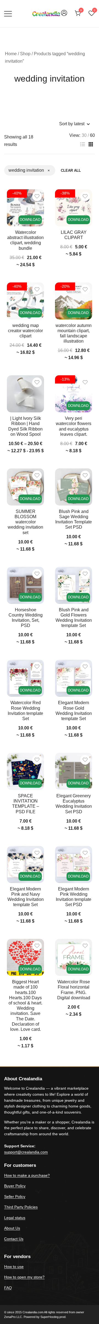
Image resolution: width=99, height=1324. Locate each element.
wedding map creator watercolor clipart (25, 330)
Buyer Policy (15, 1186)
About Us (12, 1228)
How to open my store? (24, 1277)
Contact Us (13, 1239)
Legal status (14, 1217)
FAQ (8, 1288)
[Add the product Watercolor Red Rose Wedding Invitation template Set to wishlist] (37, 666)
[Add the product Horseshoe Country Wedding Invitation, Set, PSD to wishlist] (37, 574)
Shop (25, 53)
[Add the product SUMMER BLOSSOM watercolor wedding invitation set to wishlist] (37, 475)
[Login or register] (64, 15)
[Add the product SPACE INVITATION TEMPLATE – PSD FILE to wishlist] (37, 760)
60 (92, 135)
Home (11, 53)
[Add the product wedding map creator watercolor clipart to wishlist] (37, 289)
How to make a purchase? (27, 1175)
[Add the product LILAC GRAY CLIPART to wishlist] (85, 196)
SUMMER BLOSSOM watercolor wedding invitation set (25, 522)
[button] (82, 144)
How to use (14, 1266)
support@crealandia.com (26, 1152)
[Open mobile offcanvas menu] (8, 13)
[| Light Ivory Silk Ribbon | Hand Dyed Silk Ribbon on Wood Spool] (25, 393)
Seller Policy (14, 1196)
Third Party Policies (21, 1207)
